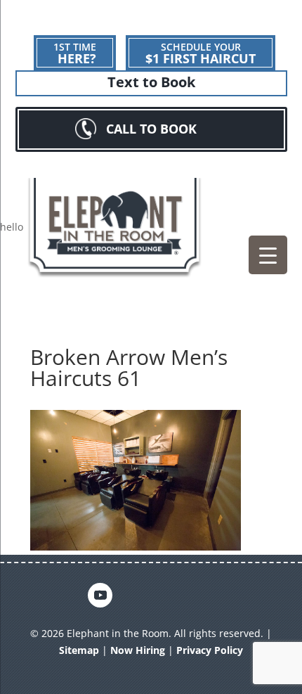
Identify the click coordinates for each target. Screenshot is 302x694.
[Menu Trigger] (268, 255)
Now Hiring (137, 650)
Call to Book (151, 128)
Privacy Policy (209, 650)
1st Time (74, 53)
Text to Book (151, 82)
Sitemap (79, 650)
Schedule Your (200, 53)
